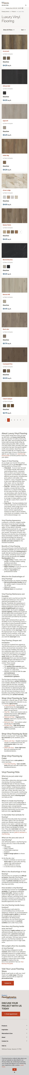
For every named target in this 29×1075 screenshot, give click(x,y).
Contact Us (8, 983)
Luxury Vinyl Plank (9, 705)
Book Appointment (11, 1014)
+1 (20, 231)
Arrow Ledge (7, 190)
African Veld (6, 86)
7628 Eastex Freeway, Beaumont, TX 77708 (11, 1049)
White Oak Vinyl (9, 747)
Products (14, 11)
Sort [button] (22, 30)
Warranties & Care (7, 1033)
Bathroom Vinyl (8, 722)
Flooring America (5, 11)
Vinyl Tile (7, 712)
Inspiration (5, 1029)
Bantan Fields (7, 225)
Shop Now (6, 62)
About (3, 1037)
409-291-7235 (5, 5)
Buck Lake (6, 329)
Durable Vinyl (8, 725)
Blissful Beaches (8, 259)
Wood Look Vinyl (9, 741)
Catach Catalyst (7, 398)
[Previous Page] (5, 420)
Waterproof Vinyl (9, 717)
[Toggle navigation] (25, 5)
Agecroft (5, 120)
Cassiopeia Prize (7, 364)
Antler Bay (6, 155)
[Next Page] (23, 420)
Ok (14, 1069)
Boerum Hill (6, 294)
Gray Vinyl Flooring (10, 764)
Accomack (6, 51)
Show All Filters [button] (8, 30)
